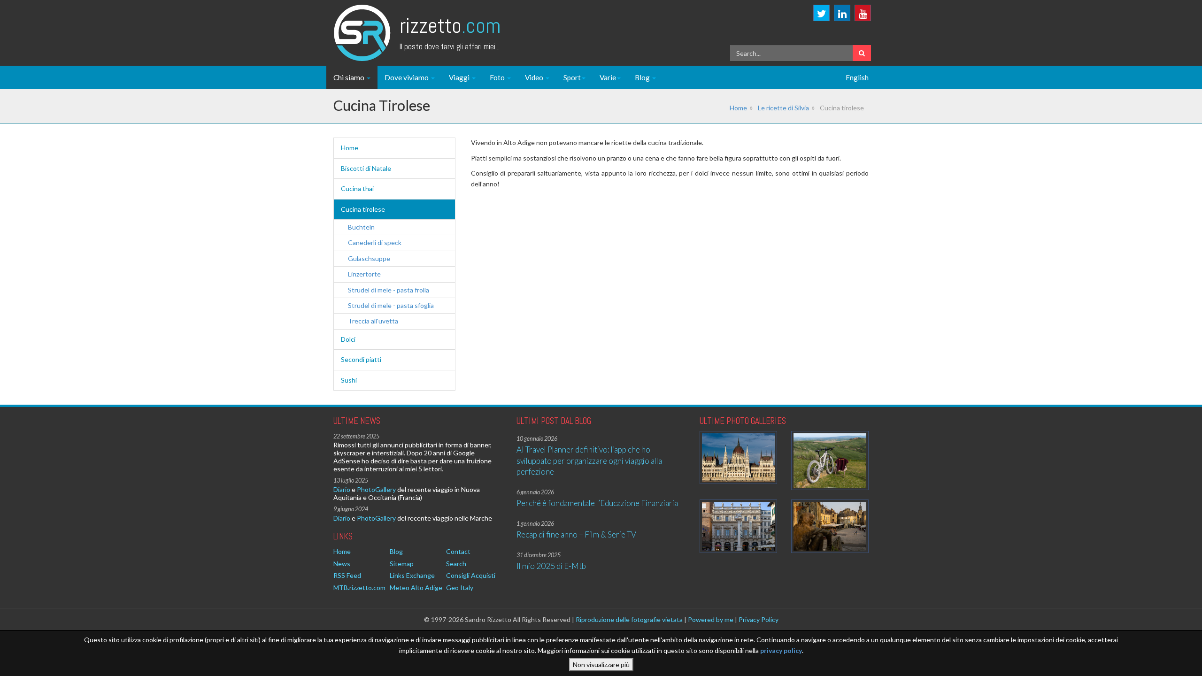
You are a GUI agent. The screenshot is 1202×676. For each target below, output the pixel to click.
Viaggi (460, 77)
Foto (498, 77)
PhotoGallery (376, 489)
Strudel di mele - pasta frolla (388, 290)
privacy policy (781, 650)
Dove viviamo (407, 77)
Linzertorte (364, 274)
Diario (341, 489)
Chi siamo (349, 77)
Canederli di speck (374, 242)
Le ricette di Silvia (783, 108)
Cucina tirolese (363, 209)
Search (456, 564)
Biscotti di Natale (366, 168)
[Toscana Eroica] (830, 461)
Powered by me (710, 619)
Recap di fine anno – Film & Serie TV (576, 534)
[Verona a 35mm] (738, 526)
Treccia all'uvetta (373, 321)
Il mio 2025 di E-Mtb (551, 566)
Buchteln (361, 227)
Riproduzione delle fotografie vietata (629, 619)
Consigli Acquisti (470, 575)
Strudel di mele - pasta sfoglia (391, 305)
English (857, 77)
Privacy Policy (758, 619)
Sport (572, 77)
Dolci (348, 339)
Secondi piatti (361, 359)
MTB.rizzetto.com (359, 588)
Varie (608, 77)
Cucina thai (357, 188)
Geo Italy (459, 588)
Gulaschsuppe (369, 258)
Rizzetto (450, 25)
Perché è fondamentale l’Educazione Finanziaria (597, 503)
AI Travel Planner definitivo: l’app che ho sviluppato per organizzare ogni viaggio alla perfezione (589, 460)
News (341, 564)
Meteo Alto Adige (416, 588)
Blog (643, 77)
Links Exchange (412, 575)
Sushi (349, 380)
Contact (458, 551)
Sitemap (402, 564)
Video (535, 77)
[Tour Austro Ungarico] (738, 457)
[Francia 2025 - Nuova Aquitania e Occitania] (830, 526)
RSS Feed (347, 575)
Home (738, 108)
